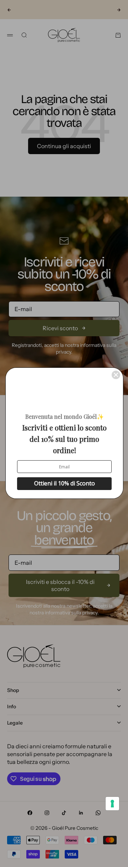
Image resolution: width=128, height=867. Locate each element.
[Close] (116, 375)
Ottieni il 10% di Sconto (64, 483)
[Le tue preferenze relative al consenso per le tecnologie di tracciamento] (112, 803)
